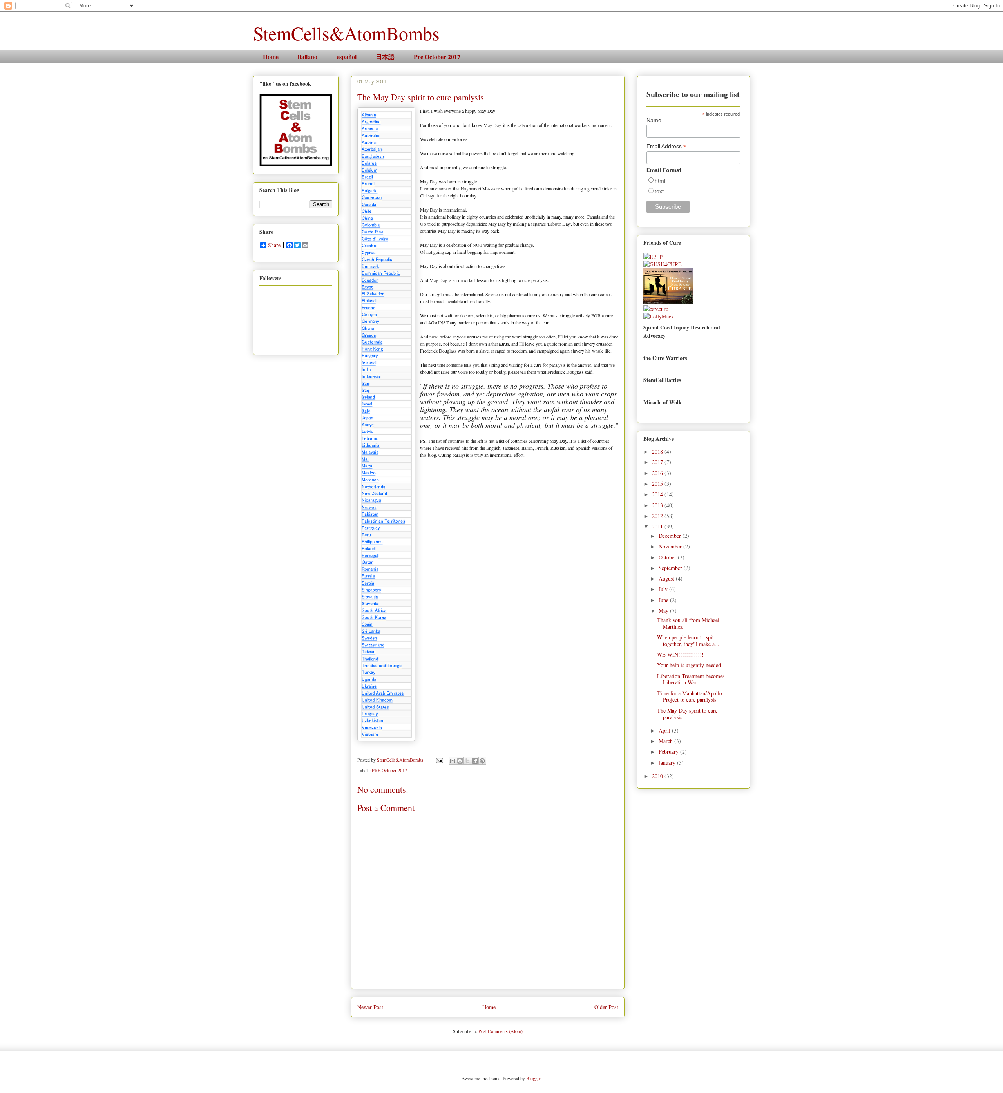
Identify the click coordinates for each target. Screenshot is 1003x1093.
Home (271, 56)
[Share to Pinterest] (482, 761)
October (668, 557)
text (659, 191)
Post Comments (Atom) (500, 1031)
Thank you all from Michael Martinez (688, 623)
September (671, 568)
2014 (658, 494)
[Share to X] (467, 761)
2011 (658, 526)
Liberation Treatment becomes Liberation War (690, 679)
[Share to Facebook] (475, 761)
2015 (658, 483)
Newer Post (370, 1007)
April (665, 730)
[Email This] (452, 761)
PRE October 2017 (389, 770)
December (671, 535)
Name (653, 120)
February (669, 751)
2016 (658, 473)
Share (274, 245)
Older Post (606, 1007)
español (347, 56)
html (660, 180)
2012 (658, 515)
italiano (307, 56)
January (668, 762)
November (671, 546)
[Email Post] (439, 759)
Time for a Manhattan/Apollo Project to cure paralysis (689, 696)
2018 (658, 451)
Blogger (533, 1078)
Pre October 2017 (437, 56)
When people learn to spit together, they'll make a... (688, 640)
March (666, 741)
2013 (658, 505)
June (664, 600)
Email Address (666, 146)
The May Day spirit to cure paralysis (687, 714)
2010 (658, 776)
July (664, 589)
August (667, 578)
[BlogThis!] (460, 761)
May (664, 610)
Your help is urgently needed (689, 665)
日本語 (385, 56)
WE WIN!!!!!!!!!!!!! (680, 654)
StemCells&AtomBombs (346, 32)
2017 (658, 462)
